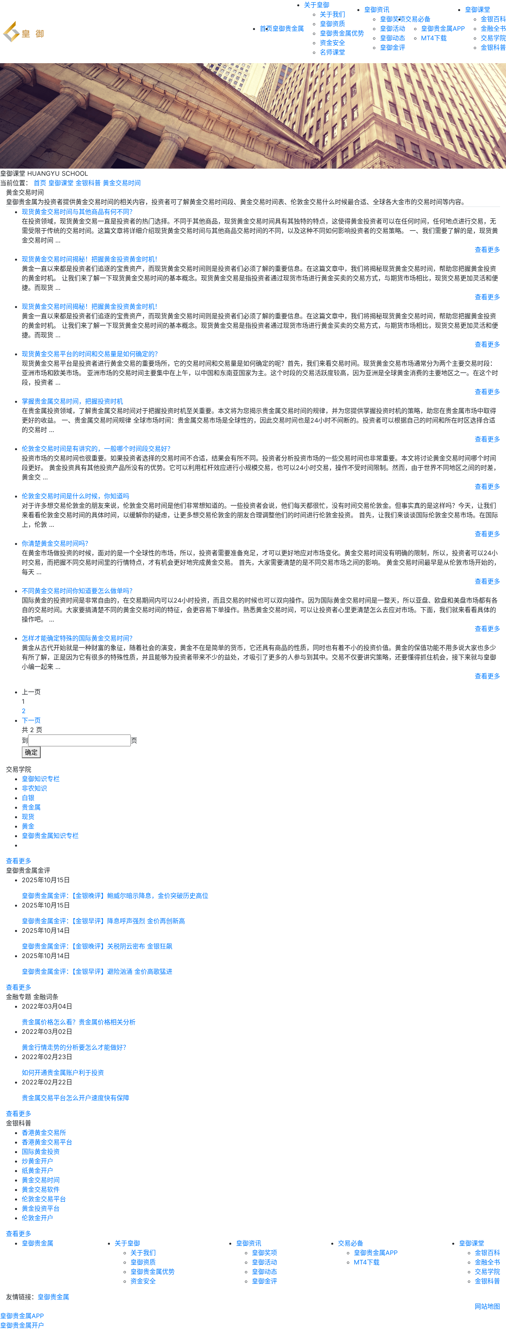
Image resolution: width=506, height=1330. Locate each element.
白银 (28, 798)
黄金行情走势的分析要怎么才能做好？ (75, 1047)
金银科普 (493, 47)
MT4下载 (434, 38)
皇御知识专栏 (41, 779)
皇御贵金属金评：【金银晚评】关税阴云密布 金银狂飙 (97, 946)
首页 (40, 183)
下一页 (31, 720)
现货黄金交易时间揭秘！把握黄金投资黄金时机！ (91, 259)
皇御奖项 (392, 19)
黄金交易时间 (122, 183)
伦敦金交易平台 (44, 1199)
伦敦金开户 (37, 1218)
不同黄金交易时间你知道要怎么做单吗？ (79, 591)
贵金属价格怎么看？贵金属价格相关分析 (79, 1022)
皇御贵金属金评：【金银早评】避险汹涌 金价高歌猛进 (97, 971)
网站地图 (487, 1306)
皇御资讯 (376, 9)
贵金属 (31, 807)
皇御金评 (392, 47)
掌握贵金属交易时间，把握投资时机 (72, 401)
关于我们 (332, 14)
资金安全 (332, 43)
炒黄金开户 (37, 1161)
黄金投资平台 (41, 1208)
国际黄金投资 (41, 1151)
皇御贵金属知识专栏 (50, 836)
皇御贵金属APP (443, 28)
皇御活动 (392, 28)
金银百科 (493, 19)
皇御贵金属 (288, 28)
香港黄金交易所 (44, 1133)
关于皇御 (316, 5)
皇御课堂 (477, 9)
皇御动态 (392, 38)
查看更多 (487, 250)
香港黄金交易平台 (47, 1142)
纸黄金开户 (37, 1170)
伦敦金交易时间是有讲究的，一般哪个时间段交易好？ (98, 449)
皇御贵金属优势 (342, 33)
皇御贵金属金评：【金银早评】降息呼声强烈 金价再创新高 (103, 921)
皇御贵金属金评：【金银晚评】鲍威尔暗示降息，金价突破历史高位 (115, 896)
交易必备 (417, 19)
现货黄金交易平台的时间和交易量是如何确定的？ (91, 354)
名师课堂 (332, 52)
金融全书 (493, 28)
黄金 (28, 826)
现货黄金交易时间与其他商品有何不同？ (79, 212)
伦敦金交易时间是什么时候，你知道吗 (75, 496)
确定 (31, 752)
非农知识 (34, 788)
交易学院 (493, 38)
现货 (28, 817)
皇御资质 (332, 24)
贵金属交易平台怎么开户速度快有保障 (75, 1098)
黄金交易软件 (41, 1189)
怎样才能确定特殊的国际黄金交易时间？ (79, 638)
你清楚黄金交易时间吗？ (56, 543)
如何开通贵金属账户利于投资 (63, 1072)
